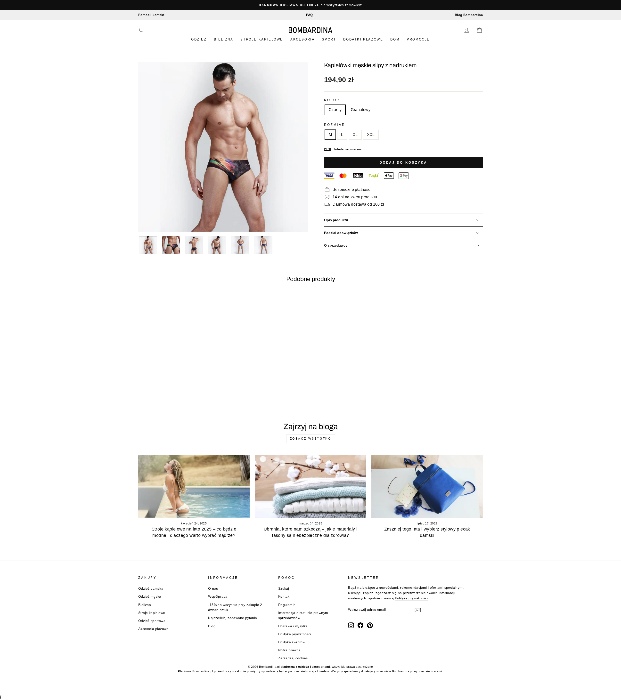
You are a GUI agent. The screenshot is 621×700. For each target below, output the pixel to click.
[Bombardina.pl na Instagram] (351, 625)
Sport (329, 39)
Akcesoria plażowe (153, 629)
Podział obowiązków (341, 233)
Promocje (418, 39)
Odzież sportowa (151, 621)
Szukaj (283, 588)
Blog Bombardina (469, 15)
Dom (395, 39)
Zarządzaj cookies (293, 658)
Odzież (199, 39)
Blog (211, 626)
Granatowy (360, 110)
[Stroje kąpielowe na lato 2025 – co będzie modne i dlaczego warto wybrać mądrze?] (194, 486)
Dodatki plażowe (363, 39)
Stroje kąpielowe (261, 39)
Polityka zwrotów (291, 642)
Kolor (332, 100)
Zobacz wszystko (310, 438)
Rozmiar (334, 125)
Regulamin (287, 605)
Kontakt (284, 596)
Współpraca (217, 596)
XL (355, 135)
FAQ (309, 15)
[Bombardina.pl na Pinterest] (370, 625)
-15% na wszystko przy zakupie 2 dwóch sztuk (235, 607)
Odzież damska (150, 588)
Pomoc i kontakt (151, 15)
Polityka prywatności (294, 634)
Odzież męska (149, 596)
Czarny (335, 110)
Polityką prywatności (411, 598)
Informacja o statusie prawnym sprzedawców (303, 615)
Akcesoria (302, 39)
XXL (371, 135)
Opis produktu (336, 220)
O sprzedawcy (335, 245)
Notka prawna (289, 650)
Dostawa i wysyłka (293, 626)
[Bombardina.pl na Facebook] (360, 625)
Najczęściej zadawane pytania (232, 618)
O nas (213, 588)
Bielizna (223, 39)
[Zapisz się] (418, 610)
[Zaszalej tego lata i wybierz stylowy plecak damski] (427, 486)
